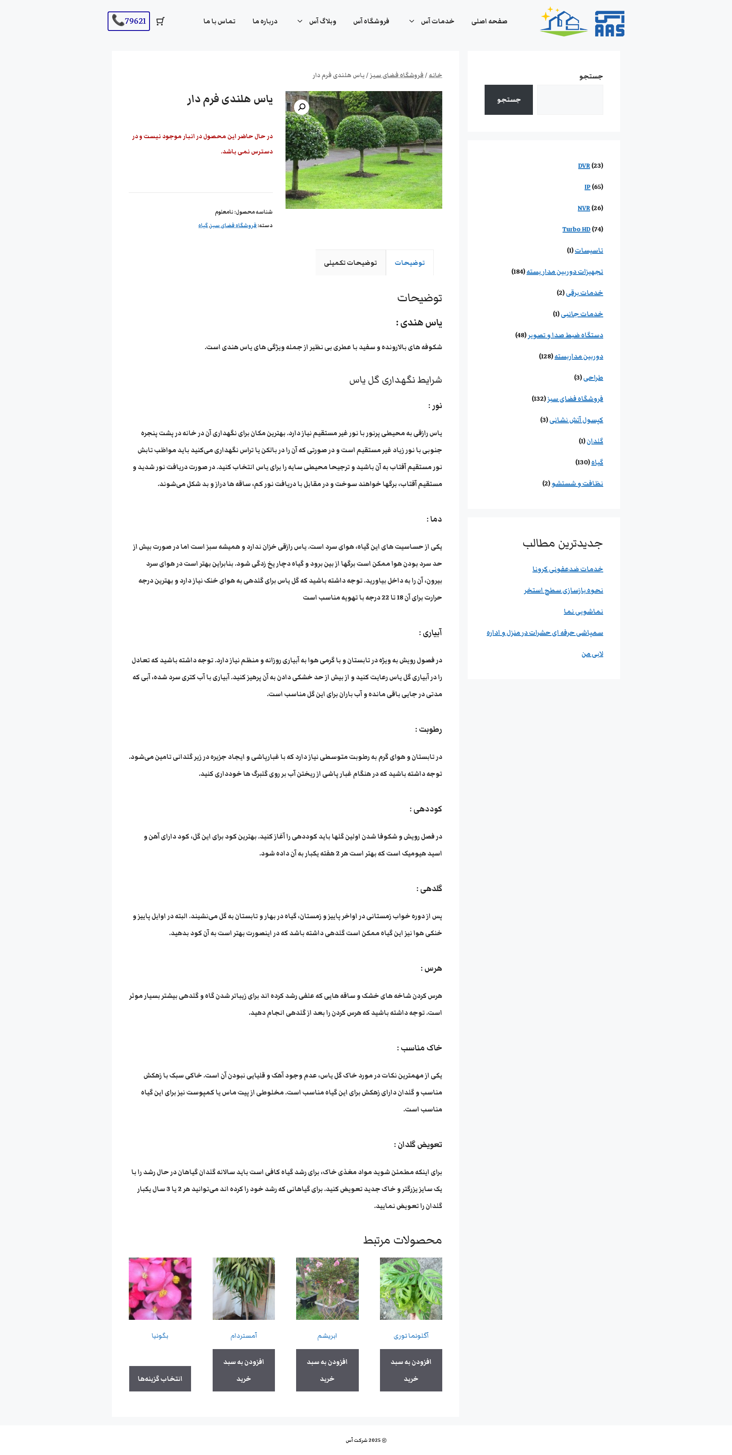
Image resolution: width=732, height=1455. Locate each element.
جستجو (591, 76)
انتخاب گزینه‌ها (160, 1379)
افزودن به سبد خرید (411, 1370)
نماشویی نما (583, 611)
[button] (301, 107)
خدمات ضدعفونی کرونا (567, 569)
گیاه (203, 226)
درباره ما (264, 21)
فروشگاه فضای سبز (397, 75)
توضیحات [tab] (410, 263)
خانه (435, 75)
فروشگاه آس (371, 21)
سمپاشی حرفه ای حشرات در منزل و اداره (545, 633)
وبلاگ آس (322, 21)
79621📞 (128, 21)
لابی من (592, 654)
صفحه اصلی (489, 21)
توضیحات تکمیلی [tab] (350, 263)
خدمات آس (438, 21)
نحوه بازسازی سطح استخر (563, 590)
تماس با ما (219, 21)
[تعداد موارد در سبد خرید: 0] (160, 21)
